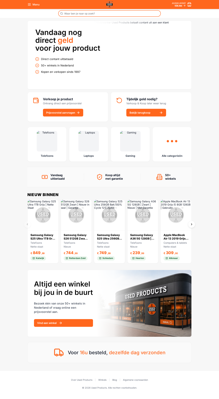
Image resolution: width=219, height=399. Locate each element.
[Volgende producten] (191, 224)
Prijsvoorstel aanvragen (60, 112)
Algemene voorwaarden (135, 379)
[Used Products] (109, 4)
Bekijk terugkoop (140, 112)
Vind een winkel (47, 323)
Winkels (102, 379)
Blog (114, 379)
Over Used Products (81, 379)
